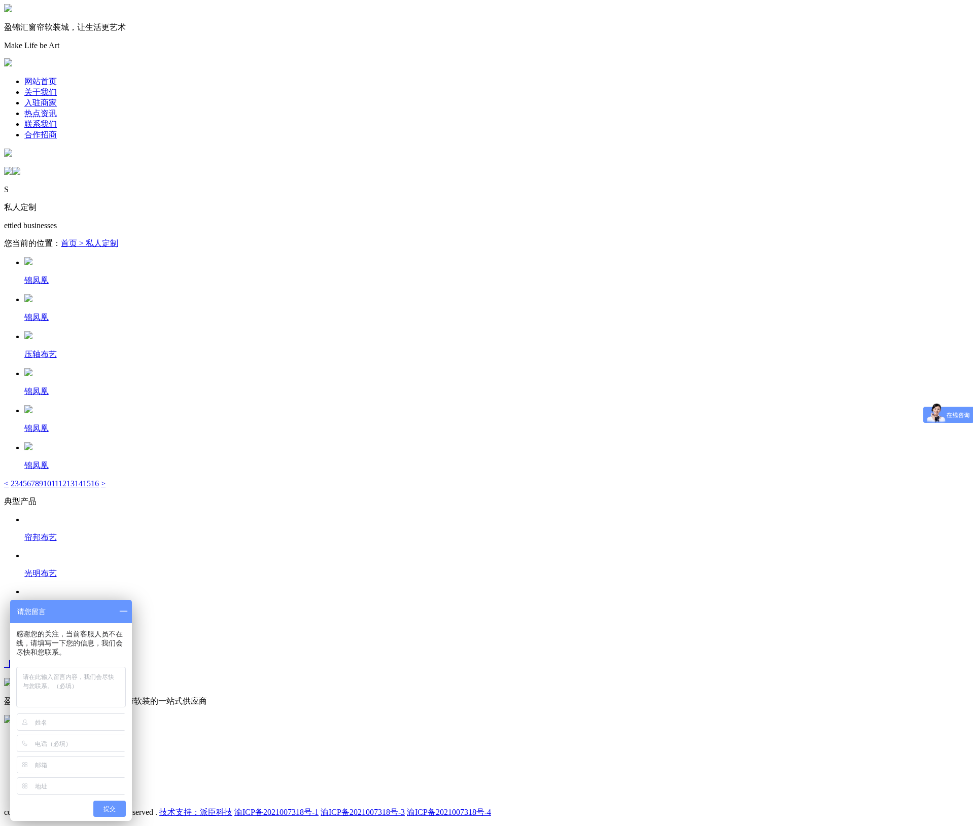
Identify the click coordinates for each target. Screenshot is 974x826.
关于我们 (40, 92)
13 (70, 483)
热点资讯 (40, 113)
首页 (69, 243)
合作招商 (40, 134)
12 (62, 483)
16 (95, 483)
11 (54, 483)
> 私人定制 (97, 243)
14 (79, 483)
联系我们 (40, 124)
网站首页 (40, 81)
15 (87, 483)
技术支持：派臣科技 (195, 812)
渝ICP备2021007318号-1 (276, 812)
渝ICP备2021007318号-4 (449, 812)
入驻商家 (40, 102)
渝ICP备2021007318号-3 (363, 812)
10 (47, 483)
